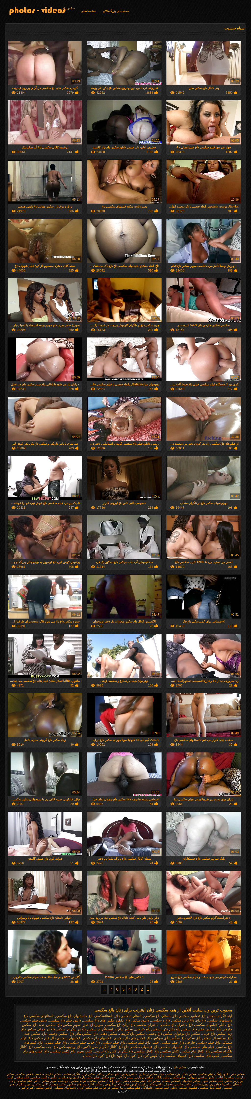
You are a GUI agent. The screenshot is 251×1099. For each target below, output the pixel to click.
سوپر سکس (49, 1081)
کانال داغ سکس (192, 1051)
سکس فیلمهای (191, 1081)
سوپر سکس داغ (69, 1025)
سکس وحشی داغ (55, 1033)
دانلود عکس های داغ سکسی (103, 1020)
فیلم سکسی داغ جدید (103, 1042)
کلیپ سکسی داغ (56, 1051)
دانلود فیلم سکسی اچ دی (24, 1081)
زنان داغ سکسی (116, 1025)
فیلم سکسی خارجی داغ (197, 1042)
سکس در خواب (109, 1087)
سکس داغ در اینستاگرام (115, 1029)
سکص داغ (204, 1038)
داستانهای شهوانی (64, 1087)
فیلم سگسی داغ (74, 1042)
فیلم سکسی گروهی (116, 1084)
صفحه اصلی (88, 11)
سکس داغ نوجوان (187, 1033)
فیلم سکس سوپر (212, 1081)
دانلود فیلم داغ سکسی (65, 1020)
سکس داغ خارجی (148, 1029)
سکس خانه (154, 1081)
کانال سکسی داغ (167, 1051)
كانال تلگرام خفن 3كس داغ (97, 1047)
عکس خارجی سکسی (48, 1074)
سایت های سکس (78, 1084)
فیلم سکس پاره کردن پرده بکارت (79, 1077)
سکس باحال (189, 1074)
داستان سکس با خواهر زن (225, 1084)
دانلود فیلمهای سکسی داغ (207, 1025)
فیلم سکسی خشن (134, 1081)
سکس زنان (88, 1074)
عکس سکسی (24, 1074)
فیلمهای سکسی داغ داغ (135, 1047)
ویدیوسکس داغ (64, 1047)
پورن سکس (200, 1084)
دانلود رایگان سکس (109, 1081)
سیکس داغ (155, 1038)
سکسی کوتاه (88, 1081)
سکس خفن (238, 1074)
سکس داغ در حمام (51, 1029)
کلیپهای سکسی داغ (173, 1056)
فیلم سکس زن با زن (151, 1074)
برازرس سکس (233, 1081)
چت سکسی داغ (40, 1047)
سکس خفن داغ (203, 1029)
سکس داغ (69, 8)
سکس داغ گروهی (132, 1033)
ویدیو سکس (108, 1077)
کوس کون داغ (147, 1056)
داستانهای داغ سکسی (71, 1016)
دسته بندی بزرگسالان (116, 11)
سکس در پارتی (144, 1077)
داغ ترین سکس (183, 1020)
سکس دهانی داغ (105, 1033)
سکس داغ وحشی (159, 1033)
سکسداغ (219, 1038)
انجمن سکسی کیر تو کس (36, 1087)
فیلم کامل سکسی (210, 1087)
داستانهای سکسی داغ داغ (214, 1020)
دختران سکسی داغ (144, 1025)
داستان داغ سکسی (157, 1016)
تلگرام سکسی (71, 1074)
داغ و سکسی (160, 1020)
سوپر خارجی (125, 1077)
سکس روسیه (58, 1084)
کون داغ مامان (93, 1056)
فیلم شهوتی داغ (49, 1042)
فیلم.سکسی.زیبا (130, 1087)
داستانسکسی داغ (101, 1016)
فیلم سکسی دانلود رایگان (170, 1077)
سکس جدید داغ (44, 1025)
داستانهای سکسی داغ (39, 1016)
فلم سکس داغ (38, 1038)
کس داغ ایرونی (105, 1051)
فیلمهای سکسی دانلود (183, 1087)
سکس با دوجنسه (68, 1081)
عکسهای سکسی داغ (65, 1038)
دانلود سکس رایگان (108, 1074)
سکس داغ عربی (214, 1033)
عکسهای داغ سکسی (97, 1038)
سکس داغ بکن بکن (176, 1029)
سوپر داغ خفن (93, 1025)
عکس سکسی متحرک (178, 1084)
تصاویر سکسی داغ (186, 1016)
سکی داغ (188, 1038)
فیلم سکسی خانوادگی (155, 1087)
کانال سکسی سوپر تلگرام (33, 1084)
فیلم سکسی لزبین (17, 1077)
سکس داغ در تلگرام (81, 1029)
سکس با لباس (225, 1077)
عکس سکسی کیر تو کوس (147, 1084)
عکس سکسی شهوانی (201, 1077)
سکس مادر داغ (80, 1033)
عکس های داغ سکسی (129, 1038)
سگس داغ (172, 1038)
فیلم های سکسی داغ (199, 1047)
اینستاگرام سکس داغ (217, 1016)
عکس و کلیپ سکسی (44, 1077)
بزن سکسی (172, 1074)
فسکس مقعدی (171, 1081)
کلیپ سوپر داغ (81, 1051)
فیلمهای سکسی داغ (168, 1047)
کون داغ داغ (114, 1056)
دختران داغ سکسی (173, 1025)
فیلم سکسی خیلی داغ (162, 1042)
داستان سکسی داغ (128, 1016)
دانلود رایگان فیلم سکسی (213, 1074)
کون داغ (130, 1056)
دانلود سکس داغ (137, 1020)
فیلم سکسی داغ (132, 1042)
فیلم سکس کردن (88, 1087)
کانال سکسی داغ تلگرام (135, 1051)
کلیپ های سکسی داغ (203, 1056)
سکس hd (96, 1084)
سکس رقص (129, 1074)
